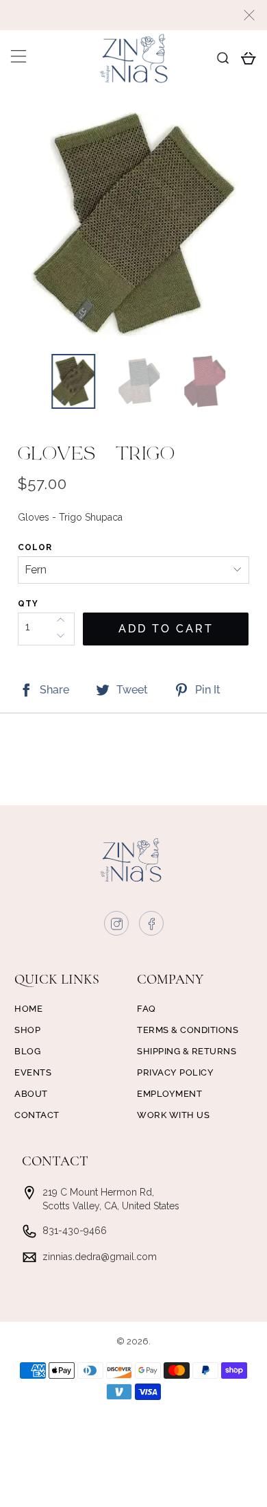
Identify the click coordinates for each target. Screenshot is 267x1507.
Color (35, 547)
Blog (27, 1051)
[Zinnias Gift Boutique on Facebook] (152, 926)
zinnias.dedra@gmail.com (99, 1256)
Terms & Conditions (187, 1030)
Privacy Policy (175, 1072)
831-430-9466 (74, 1230)
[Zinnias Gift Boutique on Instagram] (117, 926)
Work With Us (173, 1115)
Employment (169, 1094)
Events (32, 1072)
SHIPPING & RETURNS (186, 1051)
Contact (37, 1115)
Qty (28, 603)
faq (146, 1009)
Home (28, 1009)
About (31, 1094)
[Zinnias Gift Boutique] (134, 58)
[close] (249, 15)
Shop (27, 1030)
